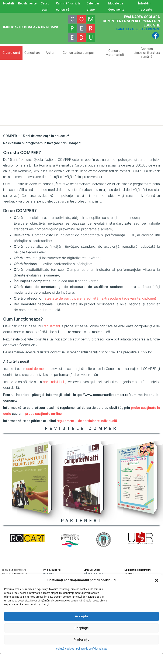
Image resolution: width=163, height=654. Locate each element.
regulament (52, 326)
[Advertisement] (81, 91)
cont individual (53, 382)
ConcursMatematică (114, 53)
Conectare (32, 53)
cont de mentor (37, 369)
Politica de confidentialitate (91, 648)
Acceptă (81, 616)
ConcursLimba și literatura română (146, 53)
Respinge (81, 628)
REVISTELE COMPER (81, 428)
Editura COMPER (93, 573)
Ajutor (50, 53)
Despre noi (49, 573)
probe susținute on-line (43, 414)
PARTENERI (81, 520)
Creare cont (11, 53)
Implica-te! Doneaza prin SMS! (30, 27)
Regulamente (27, 3)
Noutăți (8, 3)
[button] (157, 580)
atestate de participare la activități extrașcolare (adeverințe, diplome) (100, 298)
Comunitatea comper (78, 53)
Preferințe (81, 639)
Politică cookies (65, 648)
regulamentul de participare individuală (87, 421)
